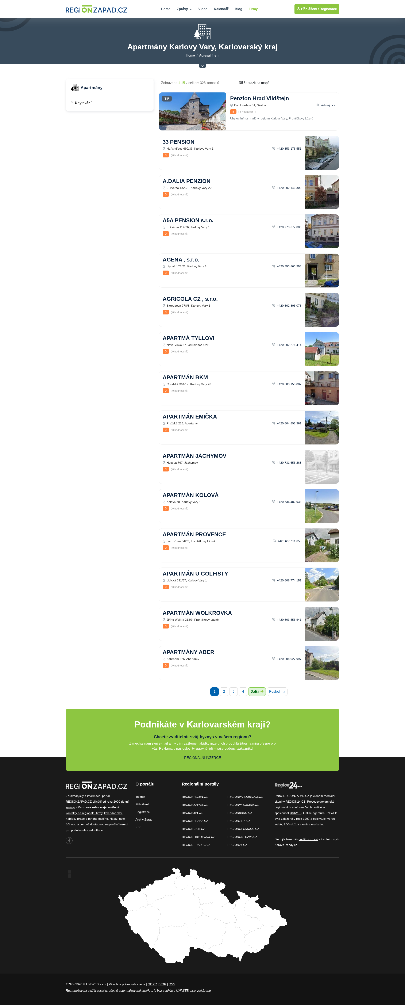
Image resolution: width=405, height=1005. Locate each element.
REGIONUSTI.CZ (193, 828)
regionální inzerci (116, 824)
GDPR (152, 984)
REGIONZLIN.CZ (238, 820)
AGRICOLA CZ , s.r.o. (190, 299)
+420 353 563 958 (288, 266)
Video (203, 9)
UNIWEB (295, 813)
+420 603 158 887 (288, 384)
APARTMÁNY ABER (188, 652)
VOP (162, 984)
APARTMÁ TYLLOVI (188, 338)
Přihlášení (142, 804)
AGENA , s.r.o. (181, 260)
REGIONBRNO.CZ (239, 812)
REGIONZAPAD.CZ (195, 804)
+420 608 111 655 (289, 541)
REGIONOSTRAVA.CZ (242, 836)
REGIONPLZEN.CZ (195, 796)
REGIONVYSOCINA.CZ (243, 804)
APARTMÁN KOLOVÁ (191, 495)
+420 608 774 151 (288, 580)
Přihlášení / (309, 9)
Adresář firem (209, 55)
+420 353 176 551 (288, 148)
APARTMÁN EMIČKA (190, 417)
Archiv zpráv (143, 819)
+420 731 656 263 (288, 462)
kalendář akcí (113, 813)
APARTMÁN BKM (185, 377)
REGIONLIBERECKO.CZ (198, 836)
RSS (138, 827)
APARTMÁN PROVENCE (194, 534)
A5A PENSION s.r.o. (188, 220)
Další (255, 691)
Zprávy (183, 9)
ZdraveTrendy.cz (286, 845)
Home (165, 9)
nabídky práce (75, 818)
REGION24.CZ (237, 845)
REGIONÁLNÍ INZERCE (202, 758)
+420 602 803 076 (288, 305)
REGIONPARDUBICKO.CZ (245, 796)
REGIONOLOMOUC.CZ (243, 828)
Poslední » (277, 691)
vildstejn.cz (327, 105)
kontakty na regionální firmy (84, 813)
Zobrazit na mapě (256, 83)
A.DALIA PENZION (187, 181)
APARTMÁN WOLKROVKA (197, 613)
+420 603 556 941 (288, 619)
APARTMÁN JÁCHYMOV (194, 456)
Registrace (328, 9)
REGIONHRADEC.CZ (196, 845)
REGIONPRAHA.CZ (195, 820)
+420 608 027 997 (288, 659)
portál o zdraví (308, 839)
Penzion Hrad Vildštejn (259, 98)
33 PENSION (178, 142)
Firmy (253, 9)
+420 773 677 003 (288, 227)
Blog (238, 9)
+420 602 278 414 (288, 345)
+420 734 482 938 (288, 502)
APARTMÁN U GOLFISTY (195, 574)
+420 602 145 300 (288, 188)
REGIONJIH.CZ (192, 812)
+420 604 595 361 (288, 423)
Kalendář (221, 9)
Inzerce (140, 796)
